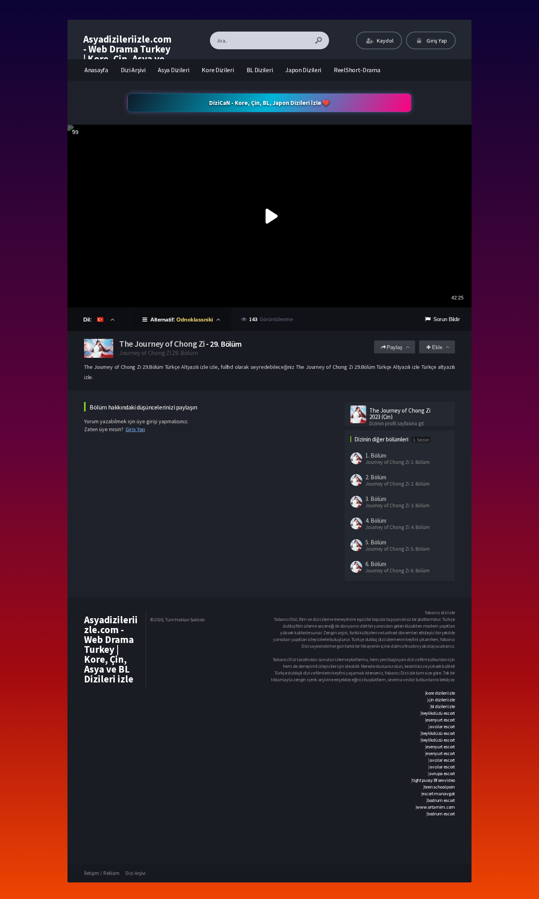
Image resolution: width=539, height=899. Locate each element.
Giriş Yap (436, 40)
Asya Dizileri (173, 70)
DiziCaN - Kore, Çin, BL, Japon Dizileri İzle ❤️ (269, 103)
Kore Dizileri (218, 70)
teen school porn (439, 787)
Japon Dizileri (303, 70)
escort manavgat (438, 793)
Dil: (88, 319)
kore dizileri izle (440, 693)
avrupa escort (442, 773)
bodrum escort (441, 800)
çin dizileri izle (441, 700)
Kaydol (384, 40)
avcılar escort (442, 726)
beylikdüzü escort (438, 713)
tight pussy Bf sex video (433, 780)
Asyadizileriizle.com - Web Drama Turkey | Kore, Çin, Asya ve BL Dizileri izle (127, 54)
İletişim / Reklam (102, 873)
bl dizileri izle (443, 706)
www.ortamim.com (435, 807)
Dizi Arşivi (133, 70)
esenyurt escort (440, 720)
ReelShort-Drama (357, 70)
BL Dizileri (260, 70)
